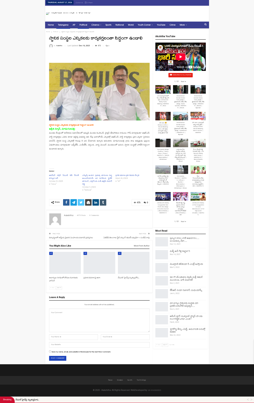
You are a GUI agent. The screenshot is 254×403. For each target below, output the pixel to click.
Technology (141, 380)
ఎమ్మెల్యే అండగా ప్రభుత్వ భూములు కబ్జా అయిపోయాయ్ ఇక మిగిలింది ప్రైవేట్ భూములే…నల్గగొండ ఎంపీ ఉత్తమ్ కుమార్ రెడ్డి (97, 180)
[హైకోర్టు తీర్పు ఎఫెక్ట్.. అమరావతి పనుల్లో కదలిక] (161, 332)
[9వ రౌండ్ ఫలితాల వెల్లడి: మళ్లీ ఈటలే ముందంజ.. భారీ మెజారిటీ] (161, 280)
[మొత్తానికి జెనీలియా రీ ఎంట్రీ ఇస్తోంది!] (161, 267)
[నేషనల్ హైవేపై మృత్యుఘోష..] (133, 263)
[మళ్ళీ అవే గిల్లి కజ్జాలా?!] (161, 254)
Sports (108, 25)
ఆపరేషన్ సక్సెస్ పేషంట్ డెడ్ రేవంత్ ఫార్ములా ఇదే (64, 177)
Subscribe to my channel (182, 75)
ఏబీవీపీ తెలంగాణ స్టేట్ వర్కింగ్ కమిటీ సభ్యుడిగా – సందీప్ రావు (126, 238)
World (131, 25)
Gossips (120, 380)
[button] (183, 81)
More (182, 25)
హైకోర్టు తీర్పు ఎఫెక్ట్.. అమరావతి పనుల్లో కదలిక (187, 330)
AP (74, 25)
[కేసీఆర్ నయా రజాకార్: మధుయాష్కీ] (161, 294)
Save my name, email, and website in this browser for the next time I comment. (81, 352)
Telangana (63, 25)
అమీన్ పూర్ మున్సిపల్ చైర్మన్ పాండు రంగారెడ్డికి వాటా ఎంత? (186, 318)
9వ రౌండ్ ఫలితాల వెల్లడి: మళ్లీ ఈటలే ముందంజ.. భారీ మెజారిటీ (186, 278)
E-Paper (90, 3)
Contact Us (79, 3)
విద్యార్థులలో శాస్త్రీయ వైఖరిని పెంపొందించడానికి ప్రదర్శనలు (71, 238)
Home (51, 25)
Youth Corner (144, 25)
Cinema (95, 25)
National (120, 25)
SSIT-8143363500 (154, 390)
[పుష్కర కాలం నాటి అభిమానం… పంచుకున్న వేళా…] (161, 241)
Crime (173, 25)
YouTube (161, 25)
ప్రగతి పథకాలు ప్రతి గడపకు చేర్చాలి (127, 175)
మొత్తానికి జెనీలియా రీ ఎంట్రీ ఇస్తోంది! (186, 264)
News (110, 380)
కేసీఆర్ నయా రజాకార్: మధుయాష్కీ (186, 290)
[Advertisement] (154, 13)
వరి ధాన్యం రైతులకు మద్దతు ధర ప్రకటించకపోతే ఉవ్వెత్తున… (184, 304)
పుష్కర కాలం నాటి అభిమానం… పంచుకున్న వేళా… (184, 239)
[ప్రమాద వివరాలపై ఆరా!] (99, 263)
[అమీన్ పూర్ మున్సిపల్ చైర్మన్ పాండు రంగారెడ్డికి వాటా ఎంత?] (161, 319)
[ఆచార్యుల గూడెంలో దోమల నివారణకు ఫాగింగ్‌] (65, 263)
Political (83, 25)
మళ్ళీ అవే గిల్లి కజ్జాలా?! (180, 251)
